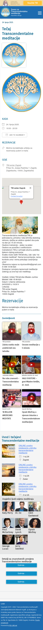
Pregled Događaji (16, 196)
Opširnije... (21, 565)
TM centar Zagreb (13, 165)
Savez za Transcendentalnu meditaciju (19, 11)
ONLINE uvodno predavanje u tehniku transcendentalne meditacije (27, 449)
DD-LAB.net (13, 625)
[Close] (30, 188)
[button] (21, 202)
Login (3, 603)
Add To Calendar (16, 135)
